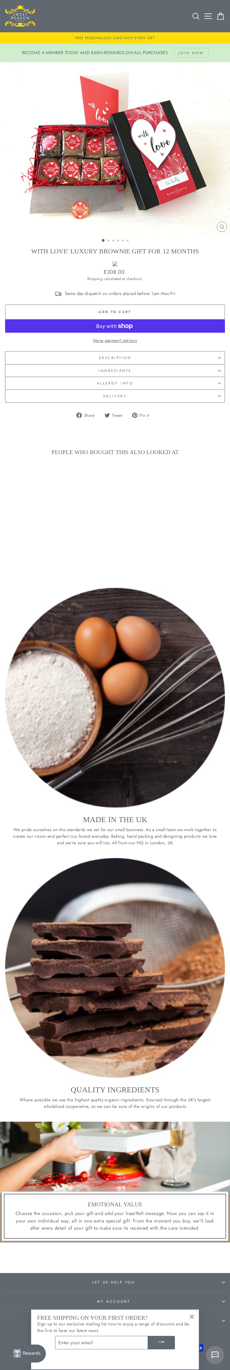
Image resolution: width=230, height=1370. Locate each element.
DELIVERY (115, 396)
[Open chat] (215, 1355)
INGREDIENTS (115, 370)
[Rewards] (26, 1354)
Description (115, 357)
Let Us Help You (114, 1282)
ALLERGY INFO (115, 383)
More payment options (115, 340)
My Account (113, 1301)
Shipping (94, 279)
